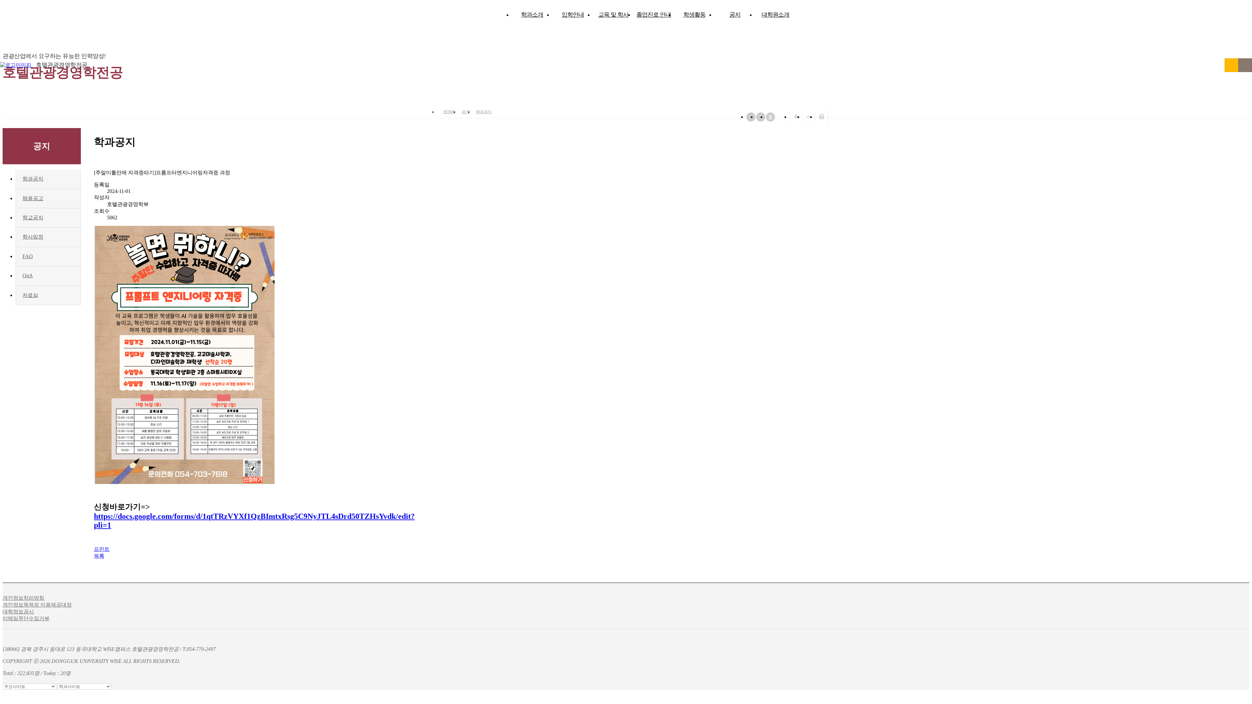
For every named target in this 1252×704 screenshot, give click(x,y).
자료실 (30, 295)
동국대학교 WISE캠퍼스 (1231, 65)
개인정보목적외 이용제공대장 (37, 605)
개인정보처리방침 (23, 598)
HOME (449, 112)
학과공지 (484, 112)
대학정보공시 (18, 611)
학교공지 (32, 217)
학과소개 (532, 14)
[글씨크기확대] (796, 117)
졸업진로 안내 (653, 14)
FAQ (27, 256)
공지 (734, 14)
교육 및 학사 (613, 14)
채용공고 (32, 198)
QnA (27, 275)
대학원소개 (775, 14)
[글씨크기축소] (809, 117)
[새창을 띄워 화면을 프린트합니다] (821, 117)
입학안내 (573, 14)
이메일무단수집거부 (26, 618)
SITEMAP (1245, 65)
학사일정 (32, 237)
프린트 (102, 549)
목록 (99, 556)
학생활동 (694, 14)
